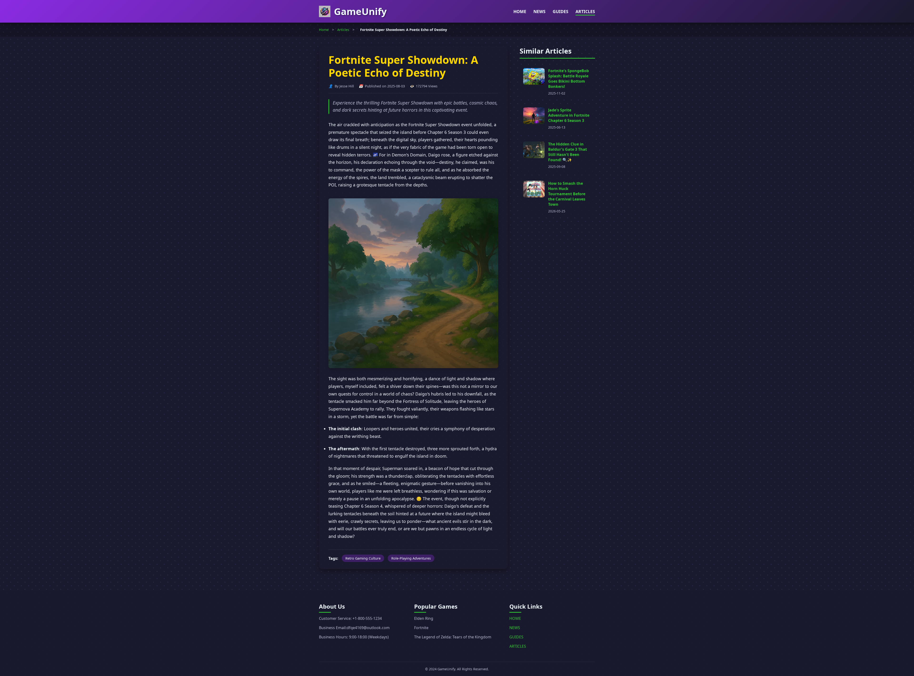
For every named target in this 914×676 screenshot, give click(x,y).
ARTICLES (585, 11)
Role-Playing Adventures (411, 558)
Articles (343, 29)
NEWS (539, 11)
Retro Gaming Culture (363, 558)
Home (324, 29)
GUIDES (560, 11)
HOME (519, 11)
